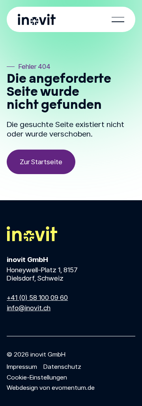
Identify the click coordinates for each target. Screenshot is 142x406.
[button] (118, 19)
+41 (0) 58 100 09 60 (37, 297)
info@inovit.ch (28, 308)
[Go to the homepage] (32, 233)
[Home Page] (37, 19)
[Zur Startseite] (41, 162)
